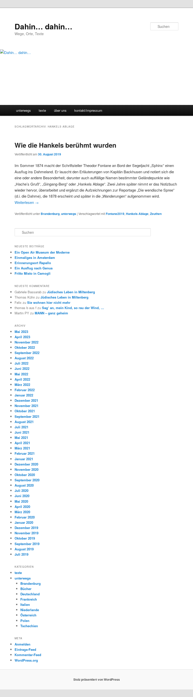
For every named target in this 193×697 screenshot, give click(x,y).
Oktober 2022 (25, 347)
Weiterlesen (27, 202)
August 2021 (24, 421)
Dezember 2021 (26, 400)
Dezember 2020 (26, 464)
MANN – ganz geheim (51, 313)
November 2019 (26, 533)
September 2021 (27, 416)
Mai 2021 (21, 437)
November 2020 (26, 469)
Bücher (25, 588)
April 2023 (22, 336)
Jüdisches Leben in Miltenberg (71, 291)
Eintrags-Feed (25, 649)
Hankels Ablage (137, 213)
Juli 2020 (21, 490)
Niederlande (29, 609)
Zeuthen (156, 213)
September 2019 (27, 543)
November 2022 (26, 342)
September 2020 (27, 480)
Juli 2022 (21, 363)
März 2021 (22, 448)
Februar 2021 (25, 453)
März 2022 (22, 384)
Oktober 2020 (25, 474)
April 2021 (22, 442)
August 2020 (24, 485)
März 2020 (22, 511)
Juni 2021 (22, 432)
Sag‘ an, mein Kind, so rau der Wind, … (73, 307)
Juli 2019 (21, 554)
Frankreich (28, 599)
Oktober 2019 (25, 538)
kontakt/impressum (88, 110)
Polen (24, 620)
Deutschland (30, 594)
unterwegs (23, 110)
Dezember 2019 (26, 527)
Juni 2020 (22, 495)
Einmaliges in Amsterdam (35, 257)
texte (42, 110)
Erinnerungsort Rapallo (33, 262)
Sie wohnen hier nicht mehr (48, 302)
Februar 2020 (25, 517)
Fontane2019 (115, 213)
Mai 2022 (21, 374)
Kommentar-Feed (28, 654)
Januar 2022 (24, 395)
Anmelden (22, 644)
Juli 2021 (21, 427)
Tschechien (29, 625)
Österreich (28, 615)
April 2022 (22, 379)
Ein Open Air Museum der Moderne (42, 252)
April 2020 (22, 506)
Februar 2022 (25, 389)
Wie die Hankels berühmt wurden (65, 145)
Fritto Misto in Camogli (33, 273)
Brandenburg (50, 213)
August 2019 (24, 549)
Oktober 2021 (25, 411)
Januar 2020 (24, 522)
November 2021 (26, 405)
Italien (25, 604)
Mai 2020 (21, 501)
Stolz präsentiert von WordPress (96, 679)
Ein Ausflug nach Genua (34, 268)
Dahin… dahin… (43, 26)
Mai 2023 (21, 331)
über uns (60, 110)
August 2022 (24, 358)
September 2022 (27, 352)
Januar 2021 (24, 458)
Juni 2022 (22, 368)
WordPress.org (26, 660)
